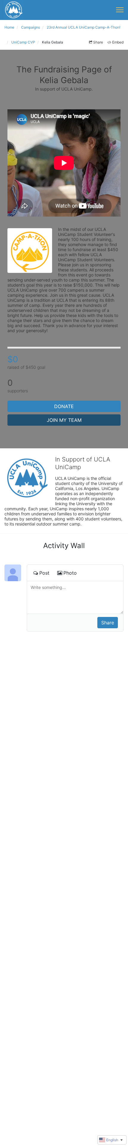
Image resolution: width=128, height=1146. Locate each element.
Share (98, 42)
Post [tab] (44, 573)
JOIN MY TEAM (64, 420)
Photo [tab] (70, 573)
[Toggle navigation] (120, 9)
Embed (118, 42)
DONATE (64, 406)
